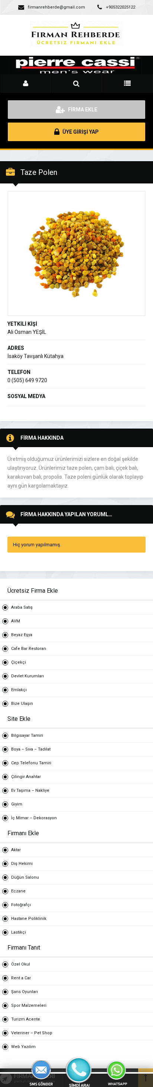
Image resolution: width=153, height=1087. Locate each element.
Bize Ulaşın (22, 703)
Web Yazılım (23, 1046)
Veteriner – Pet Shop (31, 1033)
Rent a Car (21, 978)
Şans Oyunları (24, 991)
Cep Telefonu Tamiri (31, 763)
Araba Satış (22, 607)
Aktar (16, 849)
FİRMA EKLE (82, 110)
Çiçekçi (18, 662)
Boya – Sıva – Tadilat (31, 749)
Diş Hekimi (22, 863)
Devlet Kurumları (27, 676)
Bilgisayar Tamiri (27, 735)
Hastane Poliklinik (28, 918)
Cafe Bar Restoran (28, 648)
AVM (15, 621)
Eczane (18, 891)
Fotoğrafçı (21, 904)
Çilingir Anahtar (26, 776)
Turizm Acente (25, 1019)
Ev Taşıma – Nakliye (30, 790)
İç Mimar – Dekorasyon (34, 818)
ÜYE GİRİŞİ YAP (80, 132)
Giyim (16, 804)
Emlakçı (19, 689)
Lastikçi (18, 932)
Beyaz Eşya (21, 634)
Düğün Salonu (25, 877)
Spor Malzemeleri (28, 1005)
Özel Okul (20, 964)
